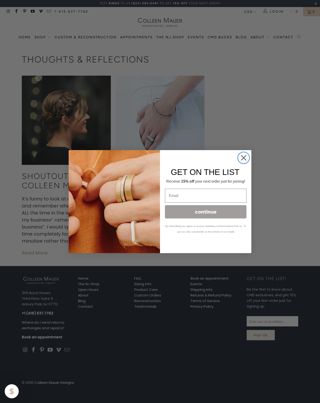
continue (205, 212)
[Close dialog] (243, 158)
